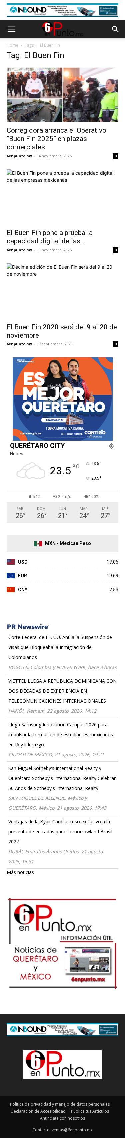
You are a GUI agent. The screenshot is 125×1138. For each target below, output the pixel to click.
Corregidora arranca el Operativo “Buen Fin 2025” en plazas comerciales (56, 138)
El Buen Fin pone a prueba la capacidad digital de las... (50, 237)
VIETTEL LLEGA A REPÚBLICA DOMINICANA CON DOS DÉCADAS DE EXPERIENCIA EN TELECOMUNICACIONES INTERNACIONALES (62, 691)
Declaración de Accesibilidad (38, 1111)
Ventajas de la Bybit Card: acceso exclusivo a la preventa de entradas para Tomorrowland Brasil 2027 (60, 831)
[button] (11, 29)
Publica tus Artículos (90, 1111)
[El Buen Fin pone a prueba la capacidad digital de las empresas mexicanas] (62, 196)
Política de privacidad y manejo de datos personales (60, 1104)
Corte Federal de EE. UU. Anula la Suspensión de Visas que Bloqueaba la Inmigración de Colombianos (60, 647)
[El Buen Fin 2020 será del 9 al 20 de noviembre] (62, 290)
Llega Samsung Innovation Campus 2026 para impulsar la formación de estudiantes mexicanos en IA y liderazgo (60, 734)
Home (12, 45)
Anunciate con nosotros (62, 1118)
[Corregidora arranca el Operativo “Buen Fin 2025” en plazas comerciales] (62, 94)
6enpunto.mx (19, 155)
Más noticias (20, 872)
